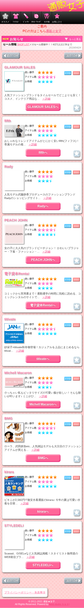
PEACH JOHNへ (43, 259)
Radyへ (43, 206)
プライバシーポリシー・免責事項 (24, 592)
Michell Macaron (18, 373)
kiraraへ (43, 511)
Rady (8, 166)
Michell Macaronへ (43, 404)
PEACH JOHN (15, 220)
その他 (47, 22)
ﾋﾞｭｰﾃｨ (26, 22)
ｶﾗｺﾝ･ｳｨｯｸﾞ (36, 22)
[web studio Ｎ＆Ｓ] (59, 604)
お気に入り (57, 22)
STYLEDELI (14, 525)
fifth (7, 121)
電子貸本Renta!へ (43, 305)
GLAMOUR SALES (19, 67)
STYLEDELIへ (43, 565)
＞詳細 (46, 98)
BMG (8, 418)
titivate (10, 319)
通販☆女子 (54, 31)
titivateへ (43, 359)
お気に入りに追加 (76, 108)
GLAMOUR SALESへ (43, 107)
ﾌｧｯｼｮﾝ (16, 22)
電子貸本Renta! (16, 274)
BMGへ (43, 458)
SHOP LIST (23, 44)
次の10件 (73, 55)
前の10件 (11, 55)
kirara (9, 472)
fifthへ (43, 152)
